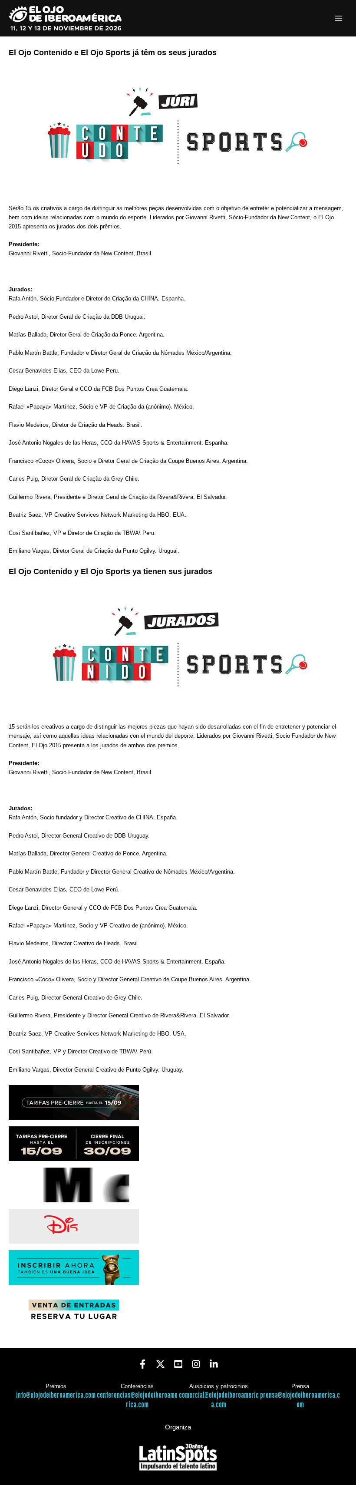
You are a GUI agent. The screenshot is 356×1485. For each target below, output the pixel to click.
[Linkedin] (213, 1364)
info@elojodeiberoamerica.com (56, 1395)
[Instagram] (196, 1364)
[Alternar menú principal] (338, 18)
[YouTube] (178, 1364)
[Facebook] (142, 1364)
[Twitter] (160, 1364)
